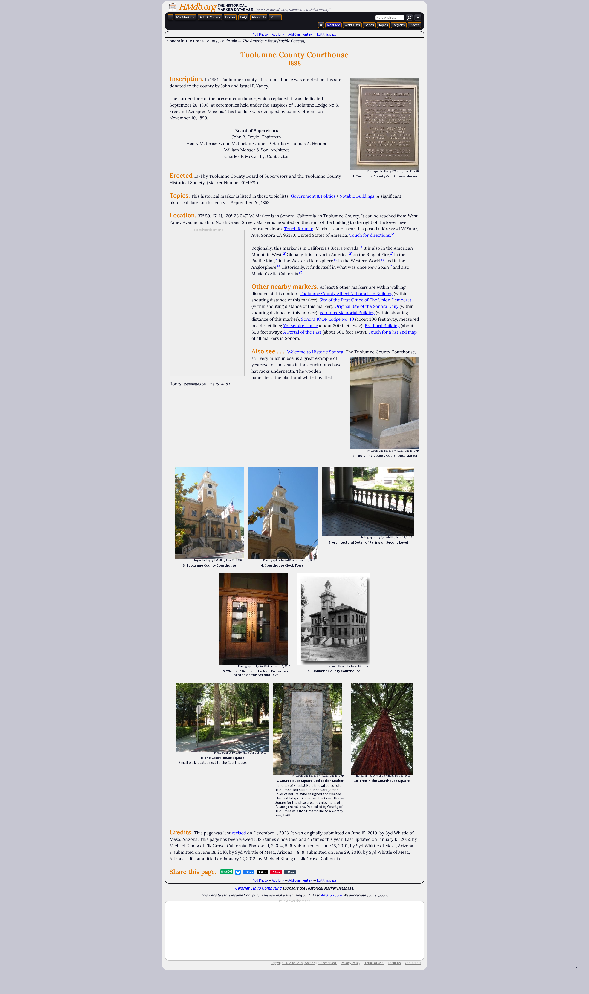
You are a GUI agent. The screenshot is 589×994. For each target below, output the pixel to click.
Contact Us (413, 963)
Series (369, 25)
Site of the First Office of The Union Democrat (365, 300)
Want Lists (352, 25)
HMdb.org (197, 6)
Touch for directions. (370, 235)
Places (414, 25)
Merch (275, 17)
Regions (399, 25)
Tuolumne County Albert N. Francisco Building (346, 293)
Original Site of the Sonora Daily (366, 306)
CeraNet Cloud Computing (258, 888)
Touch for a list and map (392, 332)
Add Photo (260, 34)
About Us (259, 17)
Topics (383, 25)
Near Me (333, 25)
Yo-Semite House (300, 325)
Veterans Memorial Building (347, 312)
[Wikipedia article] (361, 248)
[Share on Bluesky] (238, 872)
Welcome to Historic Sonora (315, 351)
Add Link (278, 34)
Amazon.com (331, 895)
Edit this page (327, 34)
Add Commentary (300, 34)
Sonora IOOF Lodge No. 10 (327, 319)
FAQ (243, 17)
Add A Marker (209, 17)
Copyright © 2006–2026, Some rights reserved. (304, 963)
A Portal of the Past (302, 332)
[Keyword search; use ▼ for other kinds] (409, 17)
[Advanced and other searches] (417, 17)
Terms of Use (374, 963)
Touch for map (298, 228)
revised (239, 833)
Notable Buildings (356, 196)
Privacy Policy (350, 963)
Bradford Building (382, 325)
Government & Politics (313, 196)
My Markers (185, 17)
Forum (230, 17)
